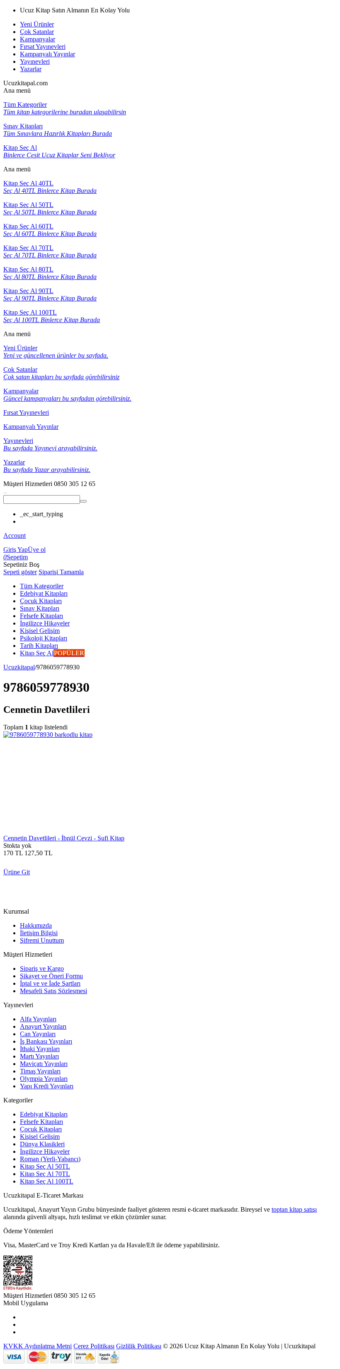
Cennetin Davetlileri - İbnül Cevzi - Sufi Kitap (63, 838)
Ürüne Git (16, 872)
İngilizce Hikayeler (45, 1151)
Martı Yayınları (39, 1056)
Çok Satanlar (37, 31)
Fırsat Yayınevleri (43, 46)
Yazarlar (30, 68)
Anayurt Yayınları (43, 1026)
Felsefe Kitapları (41, 1121)
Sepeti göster (20, 571)
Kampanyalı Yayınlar (47, 54)
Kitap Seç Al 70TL (45, 1173)
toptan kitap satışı (294, 1209)
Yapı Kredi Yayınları (46, 1086)
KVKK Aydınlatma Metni (37, 1346)
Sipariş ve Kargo (42, 968)
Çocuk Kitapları (41, 1129)
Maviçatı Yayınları (44, 1063)
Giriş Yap (15, 549)
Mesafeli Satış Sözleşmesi (53, 990)
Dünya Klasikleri (42, 1144)
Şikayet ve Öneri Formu (51, 975)
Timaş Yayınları (40, 1071)
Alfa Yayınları (38, 1019)
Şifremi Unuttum (42, 940)
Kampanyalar (37, 39)
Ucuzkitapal (19, 667)
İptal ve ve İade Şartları (50, 983)
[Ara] (83, 501)
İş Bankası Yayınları (46, 1041)
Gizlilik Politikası (138, 1346)
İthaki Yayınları (40, 1048)
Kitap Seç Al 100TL (46, 1181)
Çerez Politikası (93, 1346)
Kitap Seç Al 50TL (45, 1166)
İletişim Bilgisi (39, 932)
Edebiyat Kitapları (44, 1114)
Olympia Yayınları (44, 1078)
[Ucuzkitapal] (5, 491)
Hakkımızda (36, 925)
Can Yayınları (38, 1033)
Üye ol (37, 549)
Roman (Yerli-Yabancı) (50, 1158)
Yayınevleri (35, 61)
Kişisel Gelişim (40, 1136)
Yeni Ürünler (37, 24)
